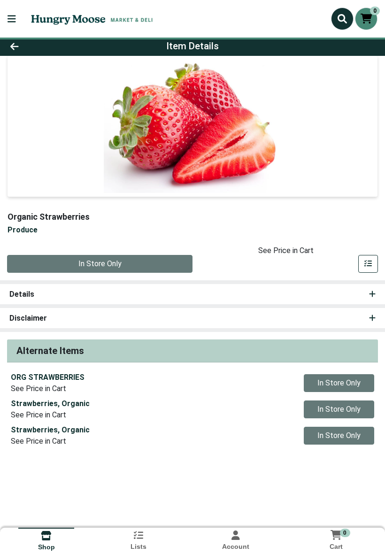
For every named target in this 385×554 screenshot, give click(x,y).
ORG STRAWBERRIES (48, 377)
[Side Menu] (12, 19)
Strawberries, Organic (50, 403)
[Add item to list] (368, 264)
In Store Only (100, 263)
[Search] (342, 19)
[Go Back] (54, 46)
